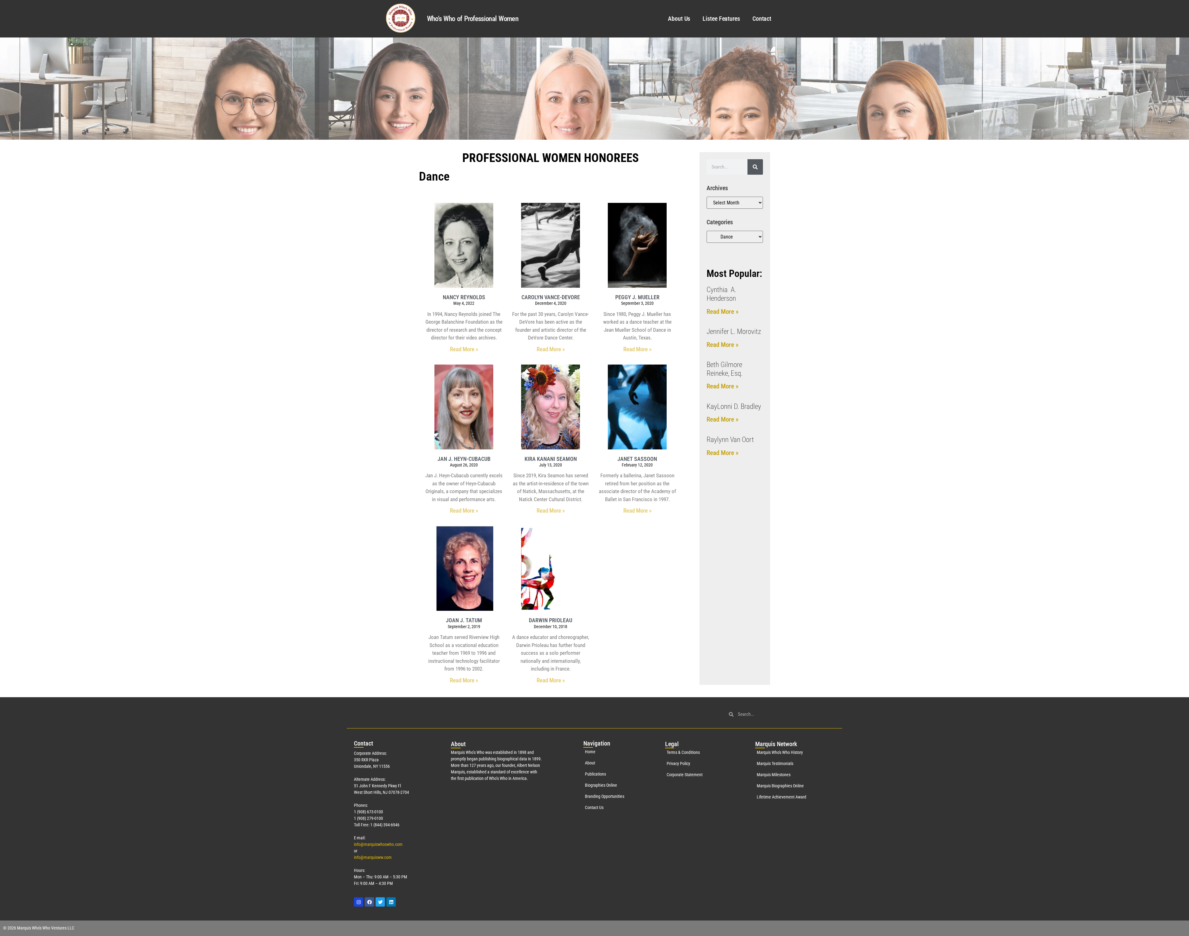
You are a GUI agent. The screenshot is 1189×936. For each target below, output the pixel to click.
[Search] (755, 167)
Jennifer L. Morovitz (734, 331)
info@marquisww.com (373, 857)
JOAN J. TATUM (464, 620)
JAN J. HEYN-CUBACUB (464, 459)
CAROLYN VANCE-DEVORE (550, 297)
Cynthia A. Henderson (721, 294)
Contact (761, 18)
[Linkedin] (391, 902)
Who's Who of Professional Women (472, 19)
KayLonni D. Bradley (734, 406)
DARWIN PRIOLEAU (550, 620)
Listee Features (721, 18)
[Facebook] (369, 902)
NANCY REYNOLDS (464, 297)
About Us (679, 18)
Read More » (464, 349)
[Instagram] (358, 902)
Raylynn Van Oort (730, 439)
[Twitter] (380, 902)
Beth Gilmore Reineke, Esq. (725, 369)
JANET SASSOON (637, 459)
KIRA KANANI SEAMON (551, 459)
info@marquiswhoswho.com (378, 844)
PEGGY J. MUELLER (637, 297)
